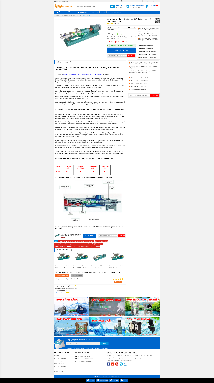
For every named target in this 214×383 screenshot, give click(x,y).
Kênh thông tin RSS (59, 371)
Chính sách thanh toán (60, 358)
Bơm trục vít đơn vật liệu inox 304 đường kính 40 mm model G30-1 (76, 241)
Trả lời (56, 292)
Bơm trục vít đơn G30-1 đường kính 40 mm (66, 244)
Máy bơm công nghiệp (66, 15)
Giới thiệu (139, 1)
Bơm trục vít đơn (86, 15)
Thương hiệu (94, 12)
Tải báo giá (133, 27)
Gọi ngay (91, 380)
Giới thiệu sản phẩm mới (114, 12)
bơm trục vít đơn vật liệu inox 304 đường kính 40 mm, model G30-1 (83, 74)
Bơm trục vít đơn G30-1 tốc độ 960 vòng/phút (91, 244)
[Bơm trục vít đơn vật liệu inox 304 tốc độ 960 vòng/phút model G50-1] (117, 260)
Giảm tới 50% (119, 6)
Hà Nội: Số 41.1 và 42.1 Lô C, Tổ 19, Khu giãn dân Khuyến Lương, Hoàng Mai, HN (143, 63)
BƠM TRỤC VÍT (77, 15)
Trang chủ (57, 15)
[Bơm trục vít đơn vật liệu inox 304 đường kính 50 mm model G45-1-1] (63, 260)
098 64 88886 (149, 45)
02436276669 (89, 358)
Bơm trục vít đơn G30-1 (101, 241)
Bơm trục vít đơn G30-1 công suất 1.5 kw (89, 246)
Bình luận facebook (77, 275)
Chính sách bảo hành (60, 366)
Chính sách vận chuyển (60, 361)
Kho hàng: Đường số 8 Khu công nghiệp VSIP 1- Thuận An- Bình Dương (148, 39)
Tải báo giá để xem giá (117, 42)
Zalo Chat (115, 380)
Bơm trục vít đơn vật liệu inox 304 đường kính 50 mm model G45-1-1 (63, 267)
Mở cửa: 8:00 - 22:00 (137, 6)
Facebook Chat (103, 380)
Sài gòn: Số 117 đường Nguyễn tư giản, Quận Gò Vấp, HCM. (147, 34)
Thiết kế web (108, 376)
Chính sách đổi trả (59, 363)
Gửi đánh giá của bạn (62, 275)
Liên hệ (157, 1)
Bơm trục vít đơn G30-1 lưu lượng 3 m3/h (65, 246)
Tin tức (103, 12)
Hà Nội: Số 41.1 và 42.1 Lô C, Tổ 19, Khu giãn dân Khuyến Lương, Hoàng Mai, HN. (148, 30)
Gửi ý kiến (118, 281)
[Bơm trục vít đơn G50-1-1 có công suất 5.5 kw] (99, 261)
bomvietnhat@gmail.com (149, 57)
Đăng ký (104, 344)
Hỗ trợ (152, 1)
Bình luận (116, 23)
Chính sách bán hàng (128, 1)
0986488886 (87, 356)
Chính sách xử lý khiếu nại (61, 369)
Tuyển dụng (146, 1)
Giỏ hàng (153, 5)
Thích (62, 292)
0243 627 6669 (152, 54)
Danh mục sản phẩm (65, 12)
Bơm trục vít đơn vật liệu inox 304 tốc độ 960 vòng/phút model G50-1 (116, 267)
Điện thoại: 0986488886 (62, 1)
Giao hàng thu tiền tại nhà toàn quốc (122, 45)
